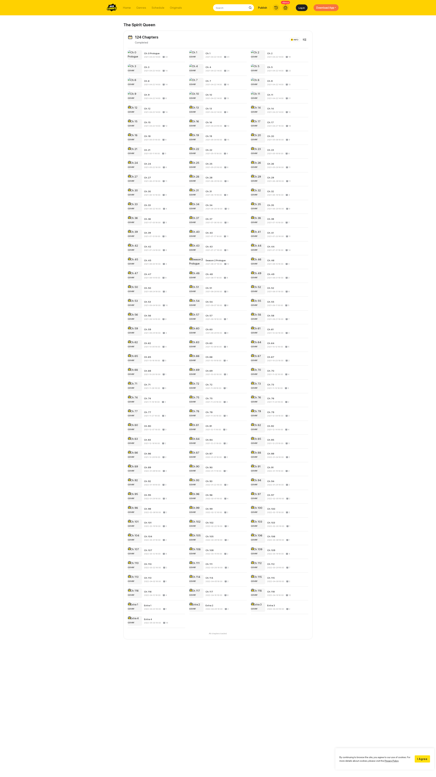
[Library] (276, 7)
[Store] (285, 7)
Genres (141, 7)
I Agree (422, 758)
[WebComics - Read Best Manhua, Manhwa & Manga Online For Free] (112, 7)
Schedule (158, 7)
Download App (325, 7)
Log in (302, 7)
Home (127, 7)
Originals (176, 7)
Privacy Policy (392, 760)
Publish (262, 7)
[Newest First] (304, 39)
